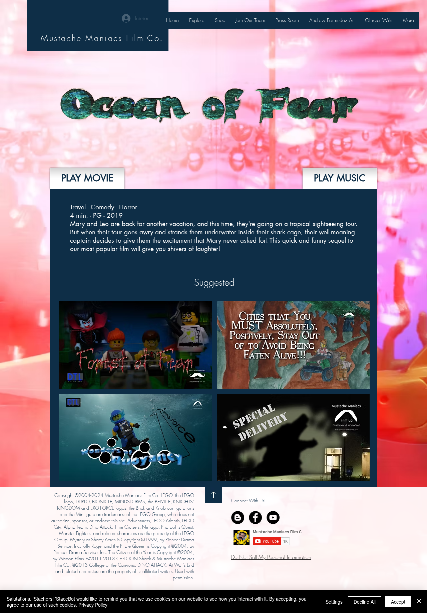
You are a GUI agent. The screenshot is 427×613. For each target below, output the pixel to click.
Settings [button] (334, 601)
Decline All (365, 601)
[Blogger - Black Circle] (237, 517)
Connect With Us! (248, 500)
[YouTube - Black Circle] (273, 517)
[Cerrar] (419, 602)
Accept (398, 601)
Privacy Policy (92, 604)
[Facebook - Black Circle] (255, 517)
